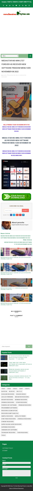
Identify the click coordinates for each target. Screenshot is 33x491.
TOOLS (3, 435)
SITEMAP (4, 450)
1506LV (15, 388)
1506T (21, 388)
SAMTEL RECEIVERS (7, 416)
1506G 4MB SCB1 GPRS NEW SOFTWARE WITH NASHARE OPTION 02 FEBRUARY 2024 (20, 364)
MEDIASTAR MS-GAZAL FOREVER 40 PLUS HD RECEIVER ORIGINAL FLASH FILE (16, 258)
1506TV (27, 388)
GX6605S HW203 (21, 394)
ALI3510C (12, 391)
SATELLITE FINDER (20, 416)
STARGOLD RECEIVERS (24, 418)
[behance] (26, 5)
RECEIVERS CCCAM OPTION (9, 410)
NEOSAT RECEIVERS (7, 399)
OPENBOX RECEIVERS (8, 402)
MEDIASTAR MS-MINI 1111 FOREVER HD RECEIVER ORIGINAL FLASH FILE (14, 289)
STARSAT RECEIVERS (8, 421)
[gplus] (10, 5)
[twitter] (6, 5)
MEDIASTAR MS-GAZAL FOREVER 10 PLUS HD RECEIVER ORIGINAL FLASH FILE (16, 304)
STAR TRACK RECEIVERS (9, 418)
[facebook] (3, 5)
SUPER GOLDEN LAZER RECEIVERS (11, 424)
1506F (3, 388)
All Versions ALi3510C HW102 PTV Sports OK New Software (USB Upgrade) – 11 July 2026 (19, 357)
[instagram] (29, 5)
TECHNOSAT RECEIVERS (8, 432)
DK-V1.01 (19, 391)
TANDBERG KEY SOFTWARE (9, 429)
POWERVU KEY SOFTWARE (9, 405)
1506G (9, 388)
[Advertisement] (16, 35)
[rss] (13, 5)
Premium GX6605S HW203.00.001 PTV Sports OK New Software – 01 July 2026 (20, 377)
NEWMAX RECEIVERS (21, 399)
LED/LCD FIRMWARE (7, 396)
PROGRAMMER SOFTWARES (9, 407)
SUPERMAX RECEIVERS (8, 427)
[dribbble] (19, 5)
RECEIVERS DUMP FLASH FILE (10, 413)
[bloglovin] (16, 5)
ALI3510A (4, 391)
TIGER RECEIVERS (22, 432)
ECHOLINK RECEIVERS (8, 394)
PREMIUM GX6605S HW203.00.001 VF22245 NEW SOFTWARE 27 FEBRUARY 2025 (19, 371)
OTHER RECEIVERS (21, 402)
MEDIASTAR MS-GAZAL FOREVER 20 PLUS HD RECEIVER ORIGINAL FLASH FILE (16, 273)
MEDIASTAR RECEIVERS (22, 396)
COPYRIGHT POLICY (7, 448)
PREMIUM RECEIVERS (25, 405)
